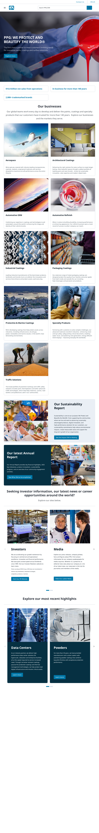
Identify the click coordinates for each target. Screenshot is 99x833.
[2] (51, 590)
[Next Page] (94, 549)
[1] (47, 590)
